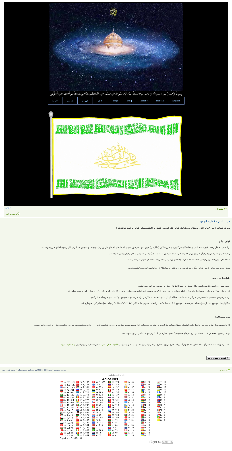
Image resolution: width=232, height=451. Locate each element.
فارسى (70, 100)
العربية (55, 100)
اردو (100, 100)
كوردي (85, 100)
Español (144, 100)
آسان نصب (110, 344)
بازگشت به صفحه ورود (218, 358)
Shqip (129, 100)
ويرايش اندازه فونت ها (8, 208)
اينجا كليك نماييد (68, 344)
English (176, 100)
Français (160, 100)
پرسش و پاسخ (11, 214)
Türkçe (114, 100)
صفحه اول (219, 209)
